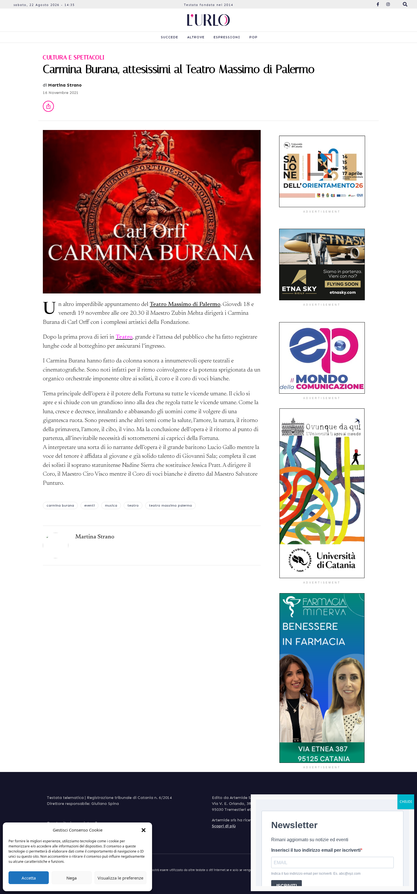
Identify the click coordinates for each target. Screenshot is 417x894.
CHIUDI (406, 801)
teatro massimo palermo (170, 505)
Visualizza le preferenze (120, 878)
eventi (89, 505)
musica (111, 505)
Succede (169, 37)
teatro (133, 505)
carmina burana (60, 505)
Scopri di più (224, 826)
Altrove (196, 37)
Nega (71, 878)
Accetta (29, 878)
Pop (253, 37)
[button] (143, 830)
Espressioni (227, 37)
